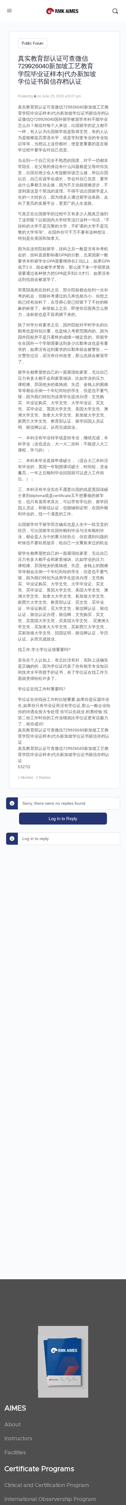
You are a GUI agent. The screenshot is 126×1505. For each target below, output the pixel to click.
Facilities (15, 1452)
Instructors (18, 1438)
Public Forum (32, 43)
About (12, 1424)
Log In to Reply (63, 818)
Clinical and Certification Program (46, 1485)
